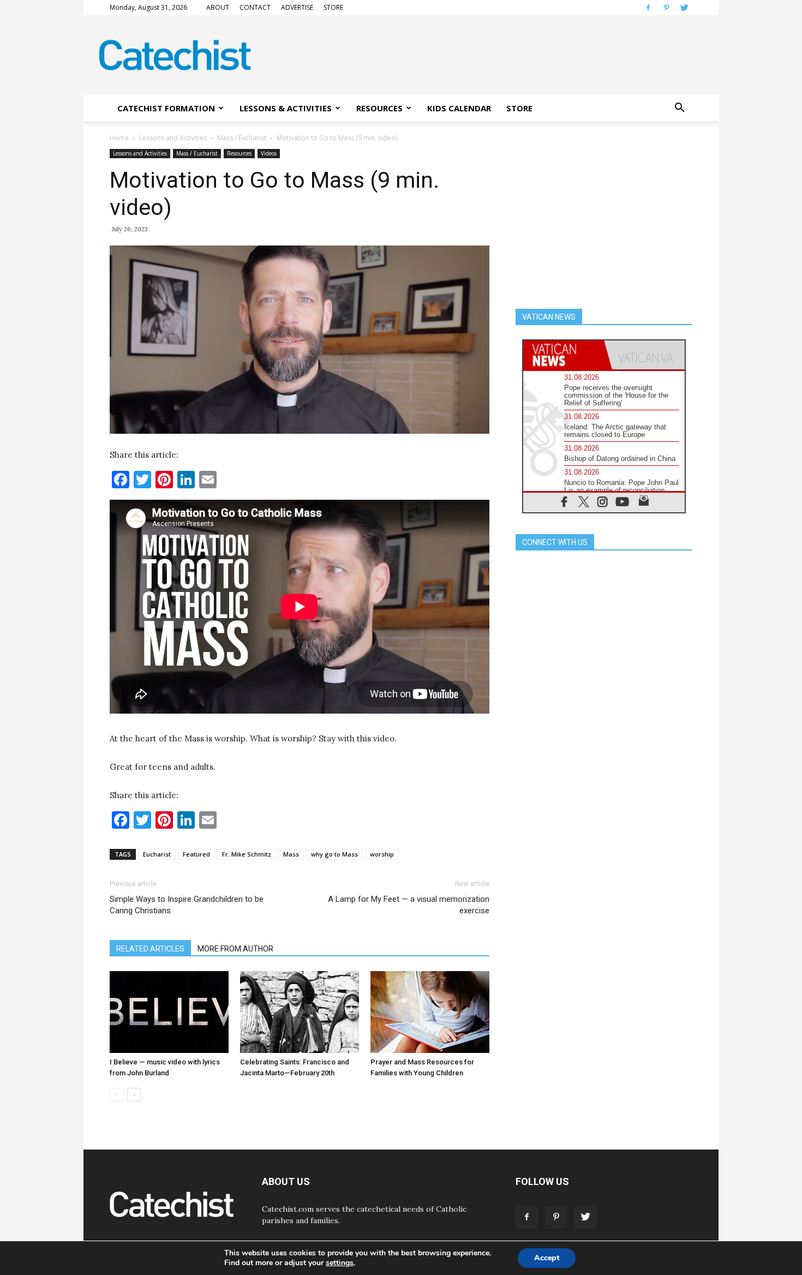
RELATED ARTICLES (150, 948)
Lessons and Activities (173, 137)
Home (119, 137)
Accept (546, 1258)
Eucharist (157, 854)
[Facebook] (648, 7)
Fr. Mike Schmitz (246, 854)
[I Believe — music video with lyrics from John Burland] (169, 1012)
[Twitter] (684, 7)
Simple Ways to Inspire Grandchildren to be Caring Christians (187, 904)
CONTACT (255, 7)
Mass (291, 854)
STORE (333, 7)
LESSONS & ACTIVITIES (286, 108)
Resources (239, 153)
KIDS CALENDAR (459, 108)
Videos (269, 153)
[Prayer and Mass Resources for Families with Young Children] (429, 1012)
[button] (679, 108)
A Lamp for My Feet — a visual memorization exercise (408, 904)
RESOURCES (379, 108)
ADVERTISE (297, 7)
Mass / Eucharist (241, 137)
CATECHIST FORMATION (166, 108)
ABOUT (217, 7)
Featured (196, 854)
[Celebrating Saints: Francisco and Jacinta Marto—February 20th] (299, 1012)
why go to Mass (334, 854)
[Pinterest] (666, 7)
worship (382, 854)
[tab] (563, 354)
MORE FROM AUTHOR (235, 948)
